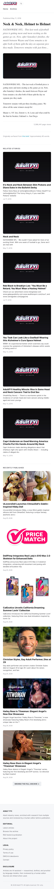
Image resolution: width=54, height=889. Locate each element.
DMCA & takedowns (11, 856)
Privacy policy (8, 849)
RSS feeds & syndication (12, 835)
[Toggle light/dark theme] (21, 3)
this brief (25, 136)
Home (5, 9)
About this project (10, 838)
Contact (6, 860)
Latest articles (8, 828)
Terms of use (8, 853)
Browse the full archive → (27, 784)
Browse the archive (10, 831)
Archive (13, 9)
